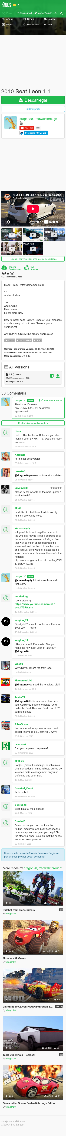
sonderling (21, 596)
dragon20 (20, 400)
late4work (20, 744)
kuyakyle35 (21, 488)
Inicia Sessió (38, 853)
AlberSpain (21, 724)
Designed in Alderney (13, 1121)
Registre (54, 853)
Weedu (19, 663)
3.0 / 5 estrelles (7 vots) (11, 277)
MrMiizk (19, 761)
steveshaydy (22, 528)
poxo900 (20, 471)
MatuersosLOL (23, 680)
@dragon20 (22, 475)
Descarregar (35, 100)
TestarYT (20, 697)
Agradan (34, 269)
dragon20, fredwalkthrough (38, 118)
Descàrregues (15, 269)
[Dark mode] (56, 13)
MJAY (18, 508)
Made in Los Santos (12, 1124)
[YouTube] (21, 122)
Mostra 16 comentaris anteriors (33, 422)
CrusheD (20, 821)
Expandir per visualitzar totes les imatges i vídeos (33, 258)
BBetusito (21, 804)
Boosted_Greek (24, 788)
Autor (30, 400)
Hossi (18, 431)
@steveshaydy (23, 580)
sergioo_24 (21, 620)
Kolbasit (20, 454)
